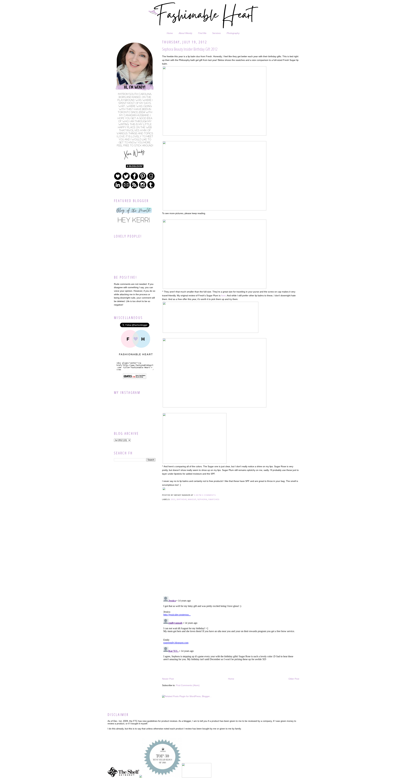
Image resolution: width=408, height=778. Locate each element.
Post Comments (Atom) (188, 685)
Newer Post (168, 678)
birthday (182, 499)
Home (170, 33)
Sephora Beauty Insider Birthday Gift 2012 (189, 49)
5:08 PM (197, 495)
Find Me (202, 33)
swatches (213, 499)
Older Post (293, 678)
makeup (192, 499)
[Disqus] (230, 553)
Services (216, 33)
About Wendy (185, 33)
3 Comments (208, 495)
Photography (233, 33)
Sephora (202, 499)
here (223, 295)
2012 (173, 499)
